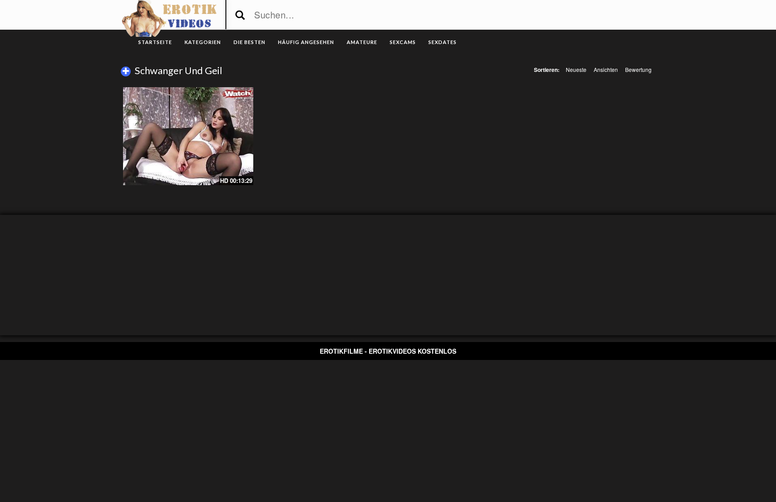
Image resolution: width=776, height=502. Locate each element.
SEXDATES (442, 42)
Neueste (576, 69)
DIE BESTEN (249, 42)
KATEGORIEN (203, 42)
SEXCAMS (403, 42)
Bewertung (638, 69)
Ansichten (606, 69)
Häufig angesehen (306, 42)
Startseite (155, 42)
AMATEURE (362, 42)
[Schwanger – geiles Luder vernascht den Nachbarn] (188, 136)
